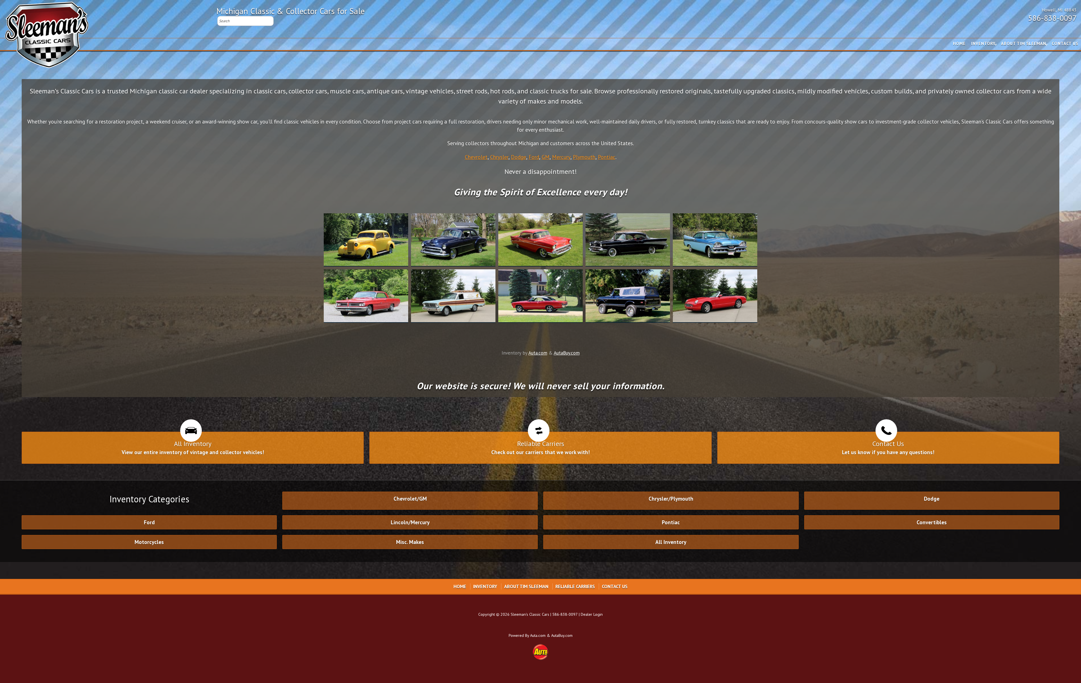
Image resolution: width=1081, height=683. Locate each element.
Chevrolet (476, 157)
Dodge (518, 157)
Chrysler (499, 157)
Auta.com (537, 353)
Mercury (561, 157)
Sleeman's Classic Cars (530, 614)
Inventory (983, 43)
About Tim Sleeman (1023, 43)
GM (546, 157)
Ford (534, 157)
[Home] (47, 32)
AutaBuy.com (567, 353)
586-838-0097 (1052, 18)
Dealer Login (592, 614)
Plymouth (584, 157)
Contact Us (1065, 43)
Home (959, 43)
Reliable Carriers (575, 586)
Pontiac (606, 157)
